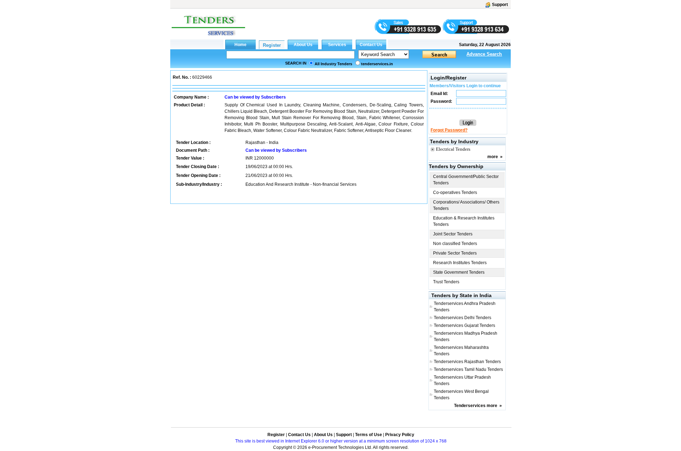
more (492, 156)
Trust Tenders (446, 281)
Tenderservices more (475, 405)
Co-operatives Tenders (455, 192)
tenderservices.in (377, 64)
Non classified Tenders (455, 243)
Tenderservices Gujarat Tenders (464, 325)
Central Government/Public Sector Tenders (466, 179)
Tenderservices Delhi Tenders (462, 317)
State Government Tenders (459, 272)
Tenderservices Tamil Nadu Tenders (468, 369)
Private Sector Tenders (455, 253)
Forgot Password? (449, 130)
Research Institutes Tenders (460, 262)
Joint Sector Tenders (452, 234)
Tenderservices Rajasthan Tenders (467, 361)
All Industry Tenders (333, 64)
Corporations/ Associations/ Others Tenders (466, 205)
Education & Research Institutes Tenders (463, 221)
